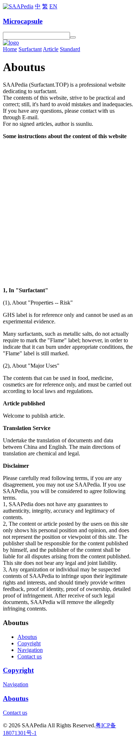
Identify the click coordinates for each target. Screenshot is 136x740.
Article (50, 49)
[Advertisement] (68, 213)
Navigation (30, 650)
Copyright (29, 643)
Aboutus (27, 637)
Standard (70, 49)
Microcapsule (22, 21)
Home (10, 49)
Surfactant (30, 49)
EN (53, 6)
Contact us (29, 656)
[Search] (73, 37)
